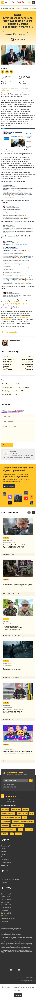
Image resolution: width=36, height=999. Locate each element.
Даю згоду (18, 995)
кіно (11, 834)
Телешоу (4, 854)
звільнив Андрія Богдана (15, 304)
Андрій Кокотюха (22, 813)
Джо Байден (6, 391)
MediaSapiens (5, 897)
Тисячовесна (5, 809)
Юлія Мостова (6, 384)
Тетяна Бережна (16, 809)
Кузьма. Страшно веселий (9, 829)
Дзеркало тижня (23, 387)
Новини (11, 8)
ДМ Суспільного (6, 899)
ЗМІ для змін (5, 902)
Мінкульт (25, 809)
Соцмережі (5, 860)
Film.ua (31, 813)
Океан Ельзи (5, 825)
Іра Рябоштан (20, 39)
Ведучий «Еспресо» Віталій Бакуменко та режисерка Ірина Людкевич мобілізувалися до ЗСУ (13, 627)
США (17, 384)
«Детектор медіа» (9, 332)
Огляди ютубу (5, 846)
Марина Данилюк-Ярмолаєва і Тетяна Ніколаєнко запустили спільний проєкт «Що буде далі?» (18, 585)
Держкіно (18, 834)
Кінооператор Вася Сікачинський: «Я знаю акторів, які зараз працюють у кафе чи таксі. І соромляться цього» (14, 546)
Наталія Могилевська (17, 825)
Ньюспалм (4, 921)
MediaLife (5, 8)
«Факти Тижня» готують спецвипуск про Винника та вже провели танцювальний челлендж (27, 364)
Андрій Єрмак (6, 394)
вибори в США (19, 391)
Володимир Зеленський (8, 813)
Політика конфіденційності (10, 879)
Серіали (3, 849)
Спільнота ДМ (10, 486)
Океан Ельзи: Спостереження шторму (23, 821)
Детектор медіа (6, 894)
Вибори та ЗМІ (6, 913)
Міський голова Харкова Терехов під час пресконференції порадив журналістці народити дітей (13, 711)
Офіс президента (7, 387)
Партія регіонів (6, 821)
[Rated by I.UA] (14, 970)
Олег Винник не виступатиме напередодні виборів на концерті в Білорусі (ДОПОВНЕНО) (8, 364)
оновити (4, 408)
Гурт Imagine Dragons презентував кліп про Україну (12, 668)
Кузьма (20, 829)
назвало (5, 91)
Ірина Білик (29, 829)
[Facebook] (2, 72)
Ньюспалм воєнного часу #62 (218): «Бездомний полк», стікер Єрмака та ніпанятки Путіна (17, 752)
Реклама (4, 882)
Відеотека (4, 910)
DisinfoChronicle (6, 905)
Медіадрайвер (6, 908)
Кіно (2, 857)
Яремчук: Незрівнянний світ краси (11, 817)
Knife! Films (4, 834)
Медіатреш (4, 865)
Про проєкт (5, 877)
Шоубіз (3, 851)
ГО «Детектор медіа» (8, 918)
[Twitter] (7, 72)
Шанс (24, 817)
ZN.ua (17, 394)
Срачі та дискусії (6, 862)
